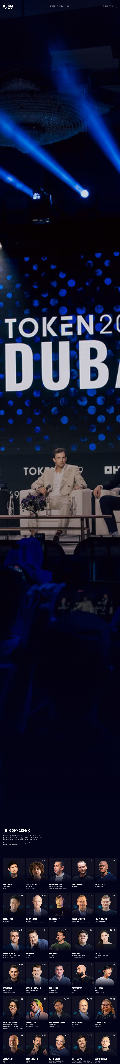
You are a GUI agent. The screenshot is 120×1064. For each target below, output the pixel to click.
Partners (60, 6)
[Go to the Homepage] (8, 6)
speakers (52, 6)
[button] (68, 6)
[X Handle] (22, 861)
